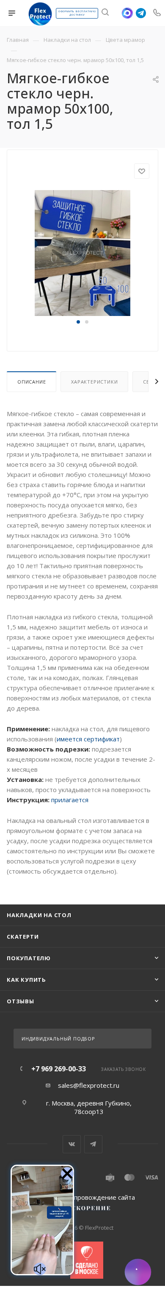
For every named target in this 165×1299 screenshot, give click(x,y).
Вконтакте (72, 1144)
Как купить (26, 979)
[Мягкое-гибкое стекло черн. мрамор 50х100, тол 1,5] (82, 252)
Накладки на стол (39, 915)
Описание (31, 382)
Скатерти (22, 936)
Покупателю (29, 958)
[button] (78, 322)
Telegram (93, 1144)
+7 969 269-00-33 (58, 1068)
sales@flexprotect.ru (88, 1085)
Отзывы (20, 1001)
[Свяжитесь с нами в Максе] (127, 13)
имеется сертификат (88, 739)
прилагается (69, 799)
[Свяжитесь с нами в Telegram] (141, 13)
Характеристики (94, 382)
